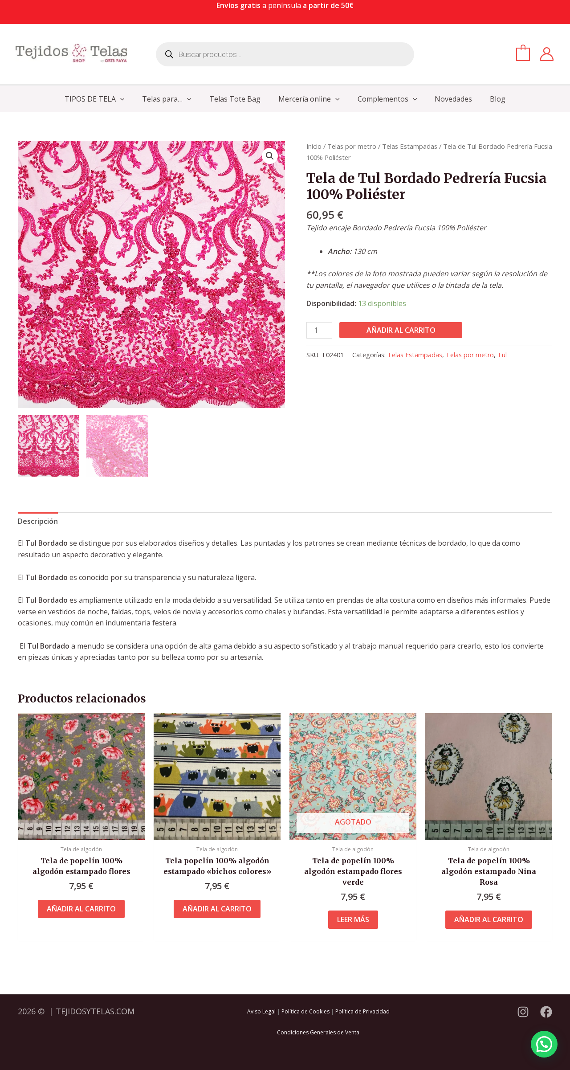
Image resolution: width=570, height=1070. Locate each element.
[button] (120, 99)
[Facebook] (546, 1012)
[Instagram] (523, 1012)
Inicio (314, 146)
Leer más (353, 919)
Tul (502, 355)
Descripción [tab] (38, 521)
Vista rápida (81, 831)
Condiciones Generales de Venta (318, 1032)
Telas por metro (351, 146)
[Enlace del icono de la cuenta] (546, 54)
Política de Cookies (305, 1011)
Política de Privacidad (362, 1011)
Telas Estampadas (409, 146)
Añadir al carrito (401, 330)
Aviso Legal (261, 1011)
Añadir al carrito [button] (81, 909)
